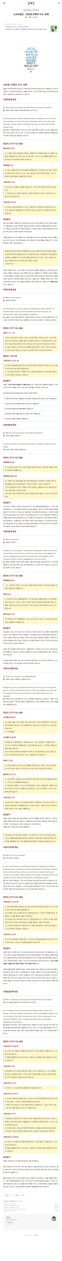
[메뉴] (4, 3)
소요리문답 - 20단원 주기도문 (9, 1203)
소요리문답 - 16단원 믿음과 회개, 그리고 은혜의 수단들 (14, 1209)
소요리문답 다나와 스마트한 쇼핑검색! (17, 27)
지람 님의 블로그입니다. (11, 1219)
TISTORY (31, 1235)
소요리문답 (12, 1201)
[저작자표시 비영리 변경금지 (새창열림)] (22, 1195)
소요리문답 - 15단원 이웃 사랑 (9, 1211)
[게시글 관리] (11, 1195)
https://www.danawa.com (12, 24)
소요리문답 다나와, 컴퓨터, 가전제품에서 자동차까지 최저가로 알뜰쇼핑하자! (26, 29)
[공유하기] (9, 1195)
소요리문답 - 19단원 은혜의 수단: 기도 (11, 1205)
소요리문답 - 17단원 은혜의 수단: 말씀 (11, 1207)
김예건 (31, 3)
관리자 (36, 1235)
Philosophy (6, 1201)
